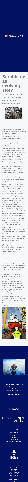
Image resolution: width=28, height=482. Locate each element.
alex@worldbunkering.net (14, 394)
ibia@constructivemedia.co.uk (14, 386)
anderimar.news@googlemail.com (14, 390)
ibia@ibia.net (15, 481)
